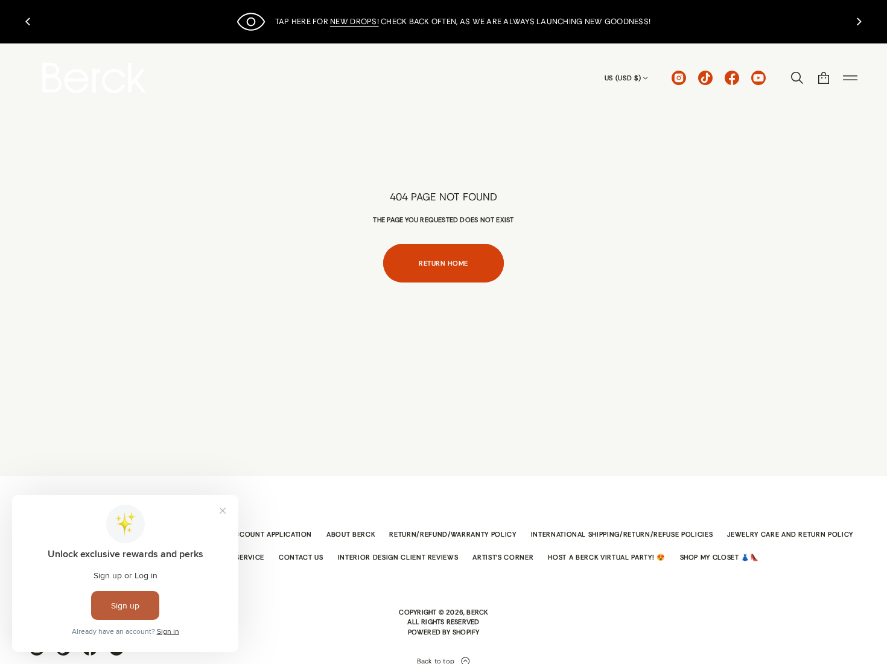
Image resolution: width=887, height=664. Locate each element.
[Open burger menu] (850, 78)
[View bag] (823, 78)
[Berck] (94, 78)
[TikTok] (705, 78)
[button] (797, 78)
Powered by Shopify (444, 632)
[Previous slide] (27, 21)
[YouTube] (758, 78)
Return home (443, 263)
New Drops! (354, 21)
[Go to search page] (797, 78)
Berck (477, 612)
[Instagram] (679, 78)
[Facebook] (732, 78)
